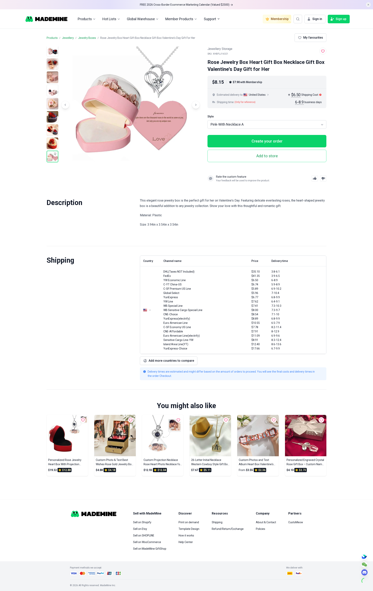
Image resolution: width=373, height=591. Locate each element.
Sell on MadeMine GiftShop (149, 548)
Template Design (189, 528)
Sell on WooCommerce (147, 542)
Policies (260, 528)
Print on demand (189, 522)
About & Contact (266, 522)
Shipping (217, 522)
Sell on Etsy (140, 528)
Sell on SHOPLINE (143, 535)
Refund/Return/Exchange (228, 528)
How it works (186, 535)
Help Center (186, 542)
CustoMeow (295, 522)
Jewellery (68, 37)
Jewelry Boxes (87, 37)
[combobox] (266, 124)
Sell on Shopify (142, 522)
